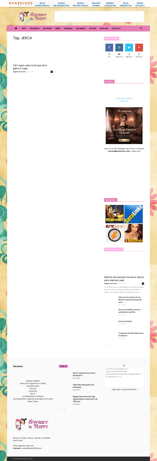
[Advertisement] (99, 16)
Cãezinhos (34, 28)
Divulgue (104, 28)
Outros (92, 28)
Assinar (139, 44)
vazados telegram (33, 381)
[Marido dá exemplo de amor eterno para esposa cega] (124, 264)
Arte (24, 28)
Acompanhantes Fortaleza (32, 396)
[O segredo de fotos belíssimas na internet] (110, 336)
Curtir (109, 44)
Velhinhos (81, 28)
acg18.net (124, 101)
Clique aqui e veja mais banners (124, 389)
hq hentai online (33, 386)
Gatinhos (47, 28)
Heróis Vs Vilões (125, 321)
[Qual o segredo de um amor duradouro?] (65, 376)
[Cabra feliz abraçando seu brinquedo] (65, 388)
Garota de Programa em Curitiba (33, 383)
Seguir (119, 44)
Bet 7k (32, 393)
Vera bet (33, 388)
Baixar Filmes (33, 401)
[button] (141, 28)
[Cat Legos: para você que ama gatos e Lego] (33, 52)
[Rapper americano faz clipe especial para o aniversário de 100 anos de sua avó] (65, 399)
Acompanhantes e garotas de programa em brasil (33, 399)
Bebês (57, 28)
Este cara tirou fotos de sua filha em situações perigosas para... (130, 299)
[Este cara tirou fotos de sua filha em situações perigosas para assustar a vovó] (110, 300)
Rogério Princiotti (19, 72)
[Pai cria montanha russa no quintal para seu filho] (110, 312)
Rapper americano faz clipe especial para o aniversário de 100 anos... (85, 399)
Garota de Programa (124, 98)
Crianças (68, 28)
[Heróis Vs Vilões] (110, 324)
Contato (116, 28)
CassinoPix (33, 391)
